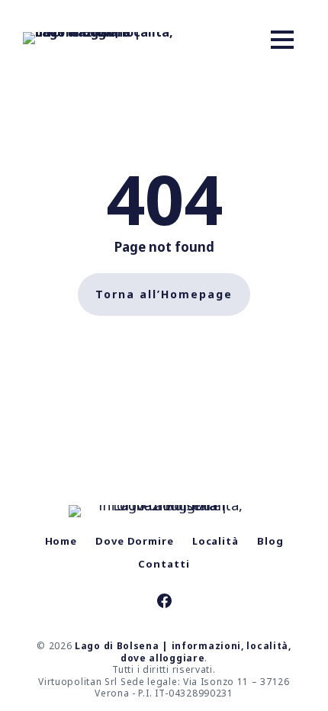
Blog (270, 541)
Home (61, 541)
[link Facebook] (164, 603)
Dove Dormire (134, 541)
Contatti (163, 564)
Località (215, 541)
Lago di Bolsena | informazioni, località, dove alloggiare (183, 651)
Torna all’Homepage (164, 294)
